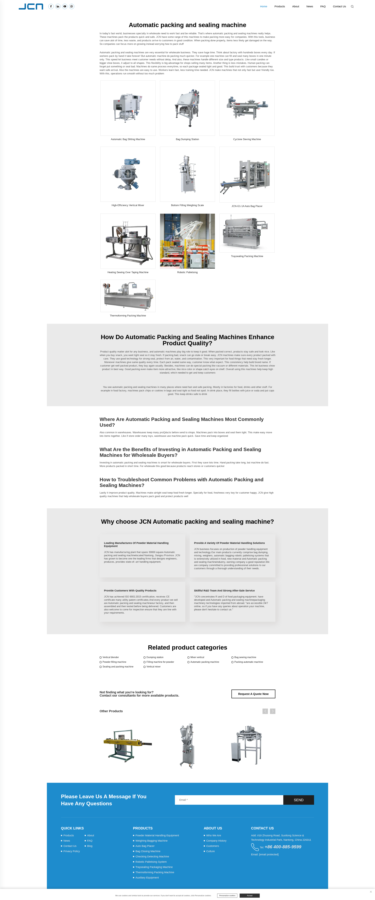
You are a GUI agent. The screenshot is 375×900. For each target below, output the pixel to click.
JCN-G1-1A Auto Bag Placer (247, 206)
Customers (212, 846)
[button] (265, 711)
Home (263, 6)
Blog (89, 846)
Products (280, 6)
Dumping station (154, 657)
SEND (299, 800)
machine (170, 351)
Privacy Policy (71, 851)
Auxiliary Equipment (147, 877)
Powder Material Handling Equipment (157, 835)
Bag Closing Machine (147, 851)
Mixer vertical (197, 657)
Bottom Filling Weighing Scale (187, 205)
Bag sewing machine (245, 657)
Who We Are (213, 835)
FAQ (323, 6)
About (295, 6)
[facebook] (51, 6)
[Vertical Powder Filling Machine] (187, 746)
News (309, 6)
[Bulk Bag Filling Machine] (247, 746)
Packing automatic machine (248, 662)
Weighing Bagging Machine (151, 840)
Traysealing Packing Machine (247, 256)
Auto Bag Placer (145, 846)
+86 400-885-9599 (283, 846)
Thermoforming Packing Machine (128, 315)
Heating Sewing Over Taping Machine (128, 272)
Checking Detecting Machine (152, 856)
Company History (216, 840)
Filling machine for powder (160, 662)
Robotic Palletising (187, 272)
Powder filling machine (114, 662)
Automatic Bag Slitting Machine (128, 139)
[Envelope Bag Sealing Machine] (128, 746)
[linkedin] (57, 6)
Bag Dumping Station (187, 139)
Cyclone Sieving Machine (247, 139)
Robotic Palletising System (151, 861)
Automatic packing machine (204, 662)
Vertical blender (111, 657)
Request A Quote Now (253, 694)
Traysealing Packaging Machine (154, 867)
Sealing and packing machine (118, 666)
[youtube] (64, 6)
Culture (210, 851)
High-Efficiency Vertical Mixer (128, 205)
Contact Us (339, 6)
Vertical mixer (153, 666)
